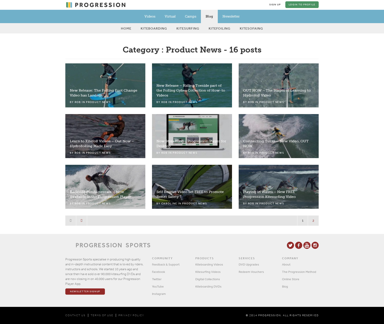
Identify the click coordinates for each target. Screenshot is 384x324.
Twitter (157, 279)
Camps (190, 16)
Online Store (290, 279)
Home (126, 28)
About (286, 264)
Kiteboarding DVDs (208, 286)
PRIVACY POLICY (131, 315)
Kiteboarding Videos (209, 264)
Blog (209, 16)
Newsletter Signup (85, 291)
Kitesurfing (187, 28)
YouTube (158, 286)
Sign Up (275, 4)
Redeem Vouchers (251, 272)
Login (302, 4)
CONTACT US (75, 315)
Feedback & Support (166, 264)
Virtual (170, 16)
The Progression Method (299, 272)
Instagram (159, 294)
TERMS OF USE (102, 315)
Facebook (158, 272)
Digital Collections (207, 279)
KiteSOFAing (251, 28)
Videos (149, 16)
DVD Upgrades (249, 264)
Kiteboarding (154, 28)
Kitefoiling (219, 28)
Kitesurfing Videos (208, 272)
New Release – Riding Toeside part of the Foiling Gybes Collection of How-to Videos (190, 90)
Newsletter (231, 16)
